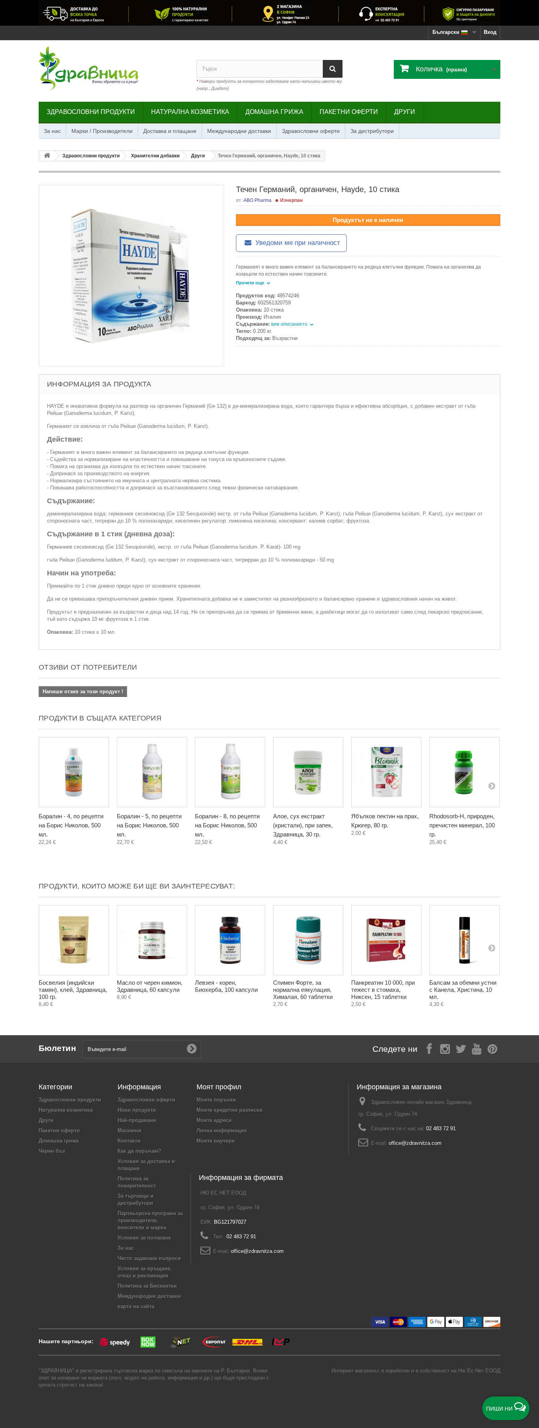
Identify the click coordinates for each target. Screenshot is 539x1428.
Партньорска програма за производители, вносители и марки (150, 1220)
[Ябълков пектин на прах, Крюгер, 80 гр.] (386, 772)
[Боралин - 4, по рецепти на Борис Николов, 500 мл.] (74, 772)
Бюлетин (57, 1048)
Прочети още (250, 282)
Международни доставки (239, 131)
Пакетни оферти (349, 111)
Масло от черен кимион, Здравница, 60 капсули (149, 986)
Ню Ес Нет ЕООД (479, 1371)
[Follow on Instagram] (445, 1048)
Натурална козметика (190, 111)
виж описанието (290, 324)
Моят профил (219, 1087)
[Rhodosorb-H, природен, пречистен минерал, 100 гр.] (464, 772)
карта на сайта (136, 1306)
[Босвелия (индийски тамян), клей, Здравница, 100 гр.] (74, 940)
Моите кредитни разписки (229, 1110)
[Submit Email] (192, 1049)
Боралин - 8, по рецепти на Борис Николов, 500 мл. (227, 825)
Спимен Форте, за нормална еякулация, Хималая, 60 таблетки (303, 989)
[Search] (332, 69)
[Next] (492, 786)
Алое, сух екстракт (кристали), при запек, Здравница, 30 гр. (303, 825)
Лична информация (222, 1130)
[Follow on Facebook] (429, 1048)
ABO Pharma (257, 200)
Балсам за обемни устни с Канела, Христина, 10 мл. (462, 989)
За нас (52, 131)
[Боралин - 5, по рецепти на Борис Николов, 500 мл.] (152, 772)
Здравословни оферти (311, 131)
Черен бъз (52, 1151)
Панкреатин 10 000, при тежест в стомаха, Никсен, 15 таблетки (383, 989)
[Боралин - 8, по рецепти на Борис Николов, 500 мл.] (230, 772)
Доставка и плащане (170, 131)
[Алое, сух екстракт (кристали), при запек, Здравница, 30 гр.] (308, 772)
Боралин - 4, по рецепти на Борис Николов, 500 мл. (71, 825)
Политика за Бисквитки (147, 1286)
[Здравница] (269, 13)
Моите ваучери (216, 1141)
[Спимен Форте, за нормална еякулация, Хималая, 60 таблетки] (308, 940)
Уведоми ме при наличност (296, 242)
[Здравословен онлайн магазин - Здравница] (112, 69)
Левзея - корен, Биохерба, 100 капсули (226, 986)
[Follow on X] (461, 1048)
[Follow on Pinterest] (492, 1048)
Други (404, 111)
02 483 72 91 (441, 1128)
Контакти (129, 1141)
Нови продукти (137, 1110)
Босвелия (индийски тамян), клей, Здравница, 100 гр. (73, 989)
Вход (490, 32)
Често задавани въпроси (149, 1258)
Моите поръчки (216, 1100)
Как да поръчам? (139, 1151)
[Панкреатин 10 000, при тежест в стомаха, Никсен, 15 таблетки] (386, 940)
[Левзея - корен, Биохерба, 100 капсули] (230, 940)
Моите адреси (214, 1120)
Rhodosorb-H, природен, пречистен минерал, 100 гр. (462, 825)
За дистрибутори (372, 131)
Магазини (129, 1130)
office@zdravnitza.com (415, 1143)
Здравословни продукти (91, 111)
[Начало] (46, 156)
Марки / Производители (102, 131)
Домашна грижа (274, 111)
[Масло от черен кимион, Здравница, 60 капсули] (152, 940)
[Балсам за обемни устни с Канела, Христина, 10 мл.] (464, 940)
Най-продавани (137, 1120)
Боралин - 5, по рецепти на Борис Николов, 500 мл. (149, 825)
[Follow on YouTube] (476, 1048)
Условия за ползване (144, 1238)
